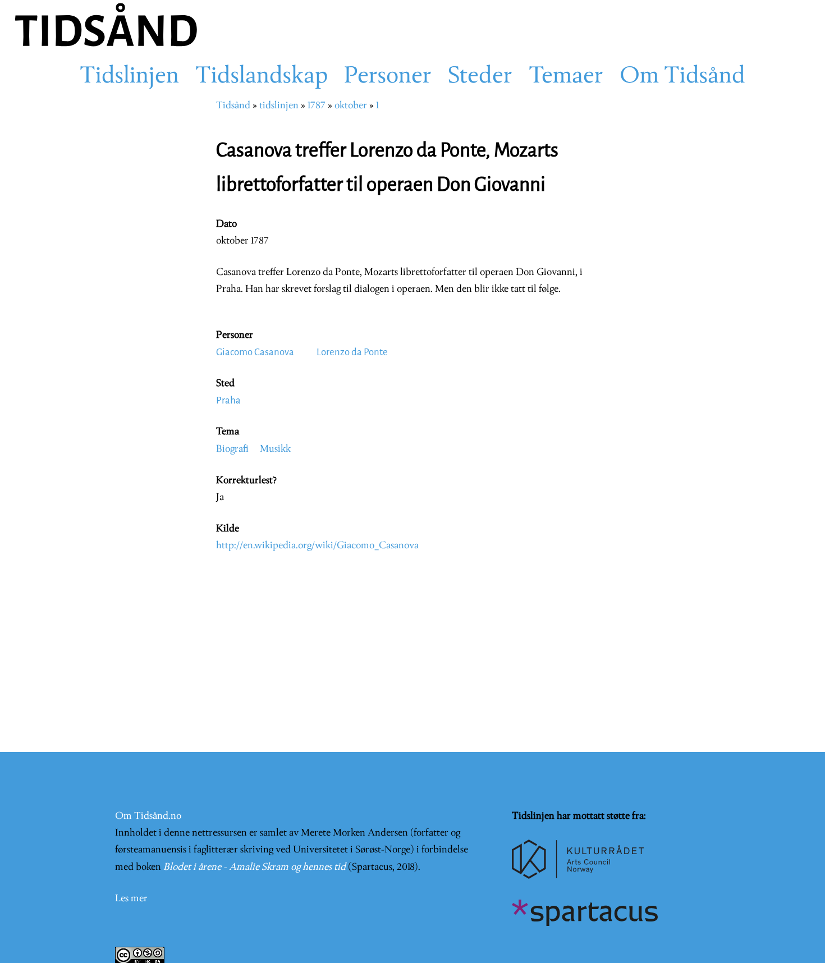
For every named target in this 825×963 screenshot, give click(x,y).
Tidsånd (233, 105)
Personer (388, 77)
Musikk (275, 449)
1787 (317, 105)
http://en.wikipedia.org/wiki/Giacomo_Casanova (317, 545)
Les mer (131, 898)
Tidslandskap (261, 77)
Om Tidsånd (682, 77)
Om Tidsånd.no (148, 816)
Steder (480, 77)
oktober (350, 105)
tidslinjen (279, 105)
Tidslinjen (129, 77)
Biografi (232, 449)
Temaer (566, 77)
